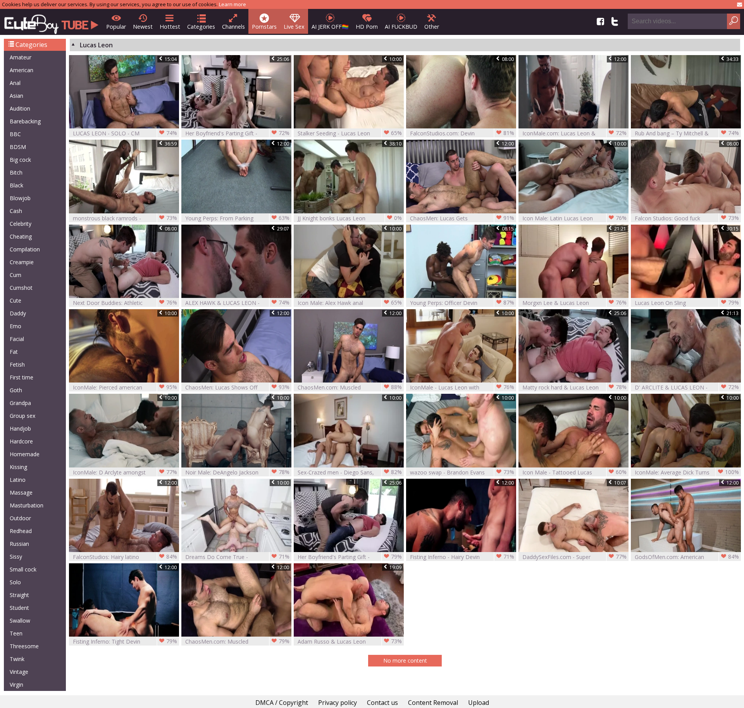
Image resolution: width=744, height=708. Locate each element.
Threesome (24, 646)
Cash (16, 211)
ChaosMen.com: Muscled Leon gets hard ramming (237, 641)
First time (21, 377)
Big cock (20, 159)
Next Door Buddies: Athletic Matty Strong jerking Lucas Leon (125, 303)
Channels (233, 26)
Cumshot (21, 287)
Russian (19, 543)
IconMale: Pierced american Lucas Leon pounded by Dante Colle (125, 387)
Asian (16, 95)
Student (19, 607)
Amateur (20, 57)
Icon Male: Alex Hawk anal (350, 302)
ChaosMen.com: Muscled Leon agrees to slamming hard (350, 387)
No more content (405, 660)
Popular (116, 26)
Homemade (25, 454)
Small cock (23, 569)
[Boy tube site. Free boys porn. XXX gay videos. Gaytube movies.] (51, 22)
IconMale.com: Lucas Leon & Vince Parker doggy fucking (574, 133)
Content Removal (433, 702)
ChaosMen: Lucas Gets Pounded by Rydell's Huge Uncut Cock (462, 218)
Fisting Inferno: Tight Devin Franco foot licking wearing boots (125, 641)
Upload (478, 702)
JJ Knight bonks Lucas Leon (350, 218)
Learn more (232, 4)
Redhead (21, 531)
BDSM (18, 147)
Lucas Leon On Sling (687, 302)
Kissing (18, 467)
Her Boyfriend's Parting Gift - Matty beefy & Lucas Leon (237, 133)
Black (16, 185)
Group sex (22, 415)
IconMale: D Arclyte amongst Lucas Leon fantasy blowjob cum (125, 472)
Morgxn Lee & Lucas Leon (574, 302)
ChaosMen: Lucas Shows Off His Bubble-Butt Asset (237, 387)
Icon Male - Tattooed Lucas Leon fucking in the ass (574, 472)
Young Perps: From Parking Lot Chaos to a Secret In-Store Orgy (237, 218)
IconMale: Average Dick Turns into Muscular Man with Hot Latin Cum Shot (687, 472)
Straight (19, 595)
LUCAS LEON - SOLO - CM (125, 133)
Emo (15, 326)
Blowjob (20, 198)
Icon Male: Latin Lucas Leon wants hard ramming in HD (574, 218)
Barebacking (25, 121)
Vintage (19, 671)
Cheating (21, 236)
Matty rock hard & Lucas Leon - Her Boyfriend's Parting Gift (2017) (574, 387)
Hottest (170, 26)
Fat (14, 351)
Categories (201, 26)
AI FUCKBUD (401, 26)
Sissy (16, 556)
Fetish (17, 364)
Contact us (382, 702)
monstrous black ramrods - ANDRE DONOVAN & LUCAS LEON (125, 218)
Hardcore (21, 441)
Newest (143, 26)
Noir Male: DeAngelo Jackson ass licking (237, 472)
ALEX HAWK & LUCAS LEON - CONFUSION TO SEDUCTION (237, 303)
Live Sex (294, 26)
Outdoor (20, 518)
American (21, 70)
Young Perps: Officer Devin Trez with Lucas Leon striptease (462, 303)
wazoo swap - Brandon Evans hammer (462, 472)
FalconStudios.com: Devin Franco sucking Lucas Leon (462, 133)
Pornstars (264, 26)
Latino (18, 479)
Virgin (16, 684)
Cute (15, 300)
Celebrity (20, 223)
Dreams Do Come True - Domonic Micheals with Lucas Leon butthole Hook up (237, 557)
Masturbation (26, 505)
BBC (15, 134)
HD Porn (367, 26)
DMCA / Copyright (281, 702)
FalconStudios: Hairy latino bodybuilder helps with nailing (125, 557)
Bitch (16, 172)
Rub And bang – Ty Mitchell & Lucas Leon (687, 133)
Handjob (20, 428)
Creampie (22, 262)
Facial (17, 339)
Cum (15, 275)
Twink (17, 659)
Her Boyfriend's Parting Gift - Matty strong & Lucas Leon (350, 557)
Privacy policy (337, 702)
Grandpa (20, 403)
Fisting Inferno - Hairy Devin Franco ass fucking (462, 557)
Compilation (25, 249)
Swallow (20, 620)
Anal (15, 83)
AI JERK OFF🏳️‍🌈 (330, 26)
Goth (16, 390)
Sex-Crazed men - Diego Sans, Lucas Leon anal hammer (350, 472)
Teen (16, 633)
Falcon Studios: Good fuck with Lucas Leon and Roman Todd (687, 218)
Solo (15, 582)
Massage (21, 492)
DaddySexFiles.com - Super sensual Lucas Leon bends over (574, 557)
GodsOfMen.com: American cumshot (687, 557)
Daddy (18, 313)
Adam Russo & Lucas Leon (350, 641)
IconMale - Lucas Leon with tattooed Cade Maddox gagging (462, 387)
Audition (20, 108)
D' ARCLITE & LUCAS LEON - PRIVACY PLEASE (687, 387)
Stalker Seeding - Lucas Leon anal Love (350, 133)
